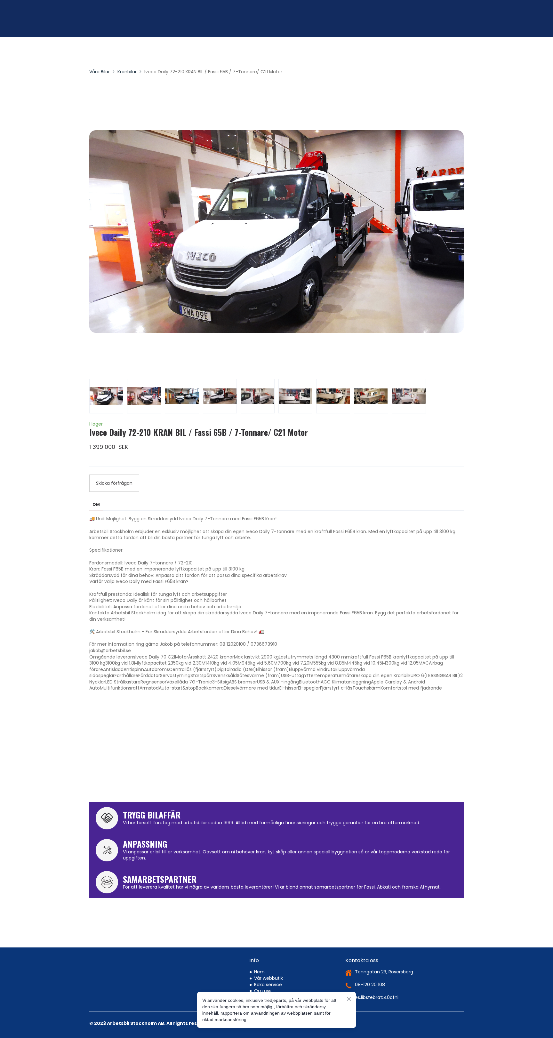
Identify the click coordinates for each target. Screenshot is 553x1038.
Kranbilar (127, 72)
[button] (114, 483)
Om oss (262, 983)
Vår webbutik (268, 970)
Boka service (268, 977)
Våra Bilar (99, 72)
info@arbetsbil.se (374, 989)
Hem (259, 964)
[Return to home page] (134, 19)
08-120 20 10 (368, 977)
